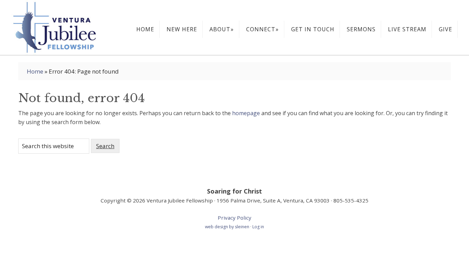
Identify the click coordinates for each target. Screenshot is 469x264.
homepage (246, 113)
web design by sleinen (227, 227)
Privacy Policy (234, 217)
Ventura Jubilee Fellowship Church (62, 27)
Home (35, 71)
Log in (258, 227)
